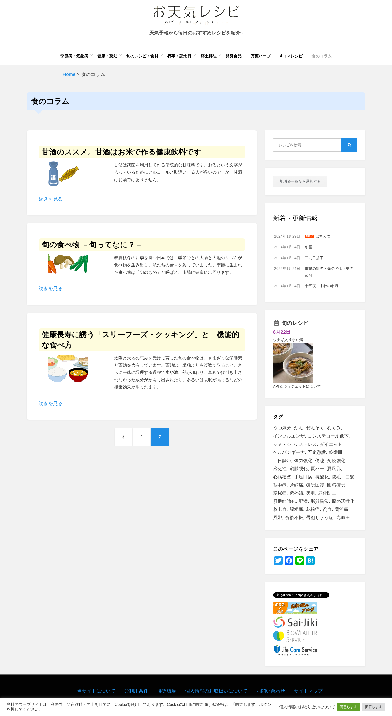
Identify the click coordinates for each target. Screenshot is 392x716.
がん (298, 427)
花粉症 (313, 509)
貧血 (327, 509)
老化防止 (327, 493)
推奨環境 (166, 691)
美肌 (310, 493)
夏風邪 (334, 468)
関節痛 (341, 509)
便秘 (319, 460)
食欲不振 (294, 517)
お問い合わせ (270, 691)
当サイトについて (96, 691)
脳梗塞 (296, 509)
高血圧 (343, 517)
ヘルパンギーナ (289, 452)
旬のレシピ (295, 323)
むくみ (334, 427)
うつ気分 (282, 427)
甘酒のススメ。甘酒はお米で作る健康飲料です (121, 152)
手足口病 (303, 476)
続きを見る (51, 199)
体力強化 (303, 460)
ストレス (308, 444)
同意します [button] (348, 707)
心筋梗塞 (282, 476)
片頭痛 (296, 485)
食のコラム (322, 56)
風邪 (277, 517)
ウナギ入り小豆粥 (288, 340)
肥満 (303, 501)
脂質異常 (320, 501)
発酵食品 (234, 56)
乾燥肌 (335, 452)
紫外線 (296, 493)
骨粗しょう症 (319, 517)
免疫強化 (336, 460)
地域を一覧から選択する (300, 181)
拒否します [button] (373, 707)
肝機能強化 (284, 501)
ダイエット (331, 444)
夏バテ (317, 468)
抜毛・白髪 (343, 476)
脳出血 (280, 509)
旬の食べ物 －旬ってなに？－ (92, 245)
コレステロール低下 (328, 436)
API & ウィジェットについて (297, 386)
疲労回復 (315, 485)
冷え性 (280, 468)
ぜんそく (315, 427)
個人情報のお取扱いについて (216, 691)
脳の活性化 (343, 501)
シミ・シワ (284, 444)
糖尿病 (280, 493)
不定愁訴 (317, 452)
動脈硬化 (299, 468)
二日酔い (282, 460)
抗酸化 (322, 476)
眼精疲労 (336, 485)
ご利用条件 (136, 691)
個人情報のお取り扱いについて (307, 707)
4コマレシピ (291, 56)
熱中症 (280, 485)
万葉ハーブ (261, 56)
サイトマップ (308, 691)
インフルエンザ (289, 436)
